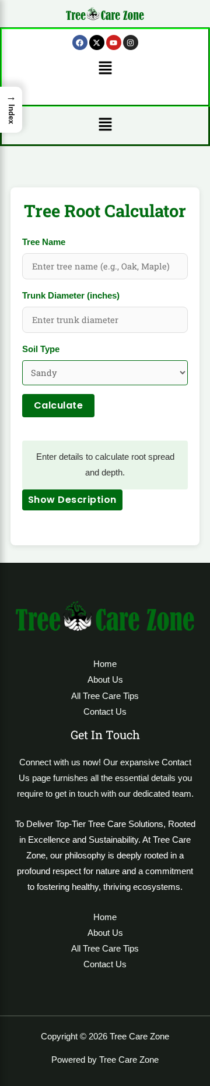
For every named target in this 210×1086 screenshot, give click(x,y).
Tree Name (43, 242)
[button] (105, 68)
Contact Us (105, 711)
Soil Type (41, 349)
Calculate (58, 405)
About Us (105, 679)
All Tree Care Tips (105, 696)
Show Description (72, 499)
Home (105, 664)
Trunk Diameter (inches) (71, 295)
